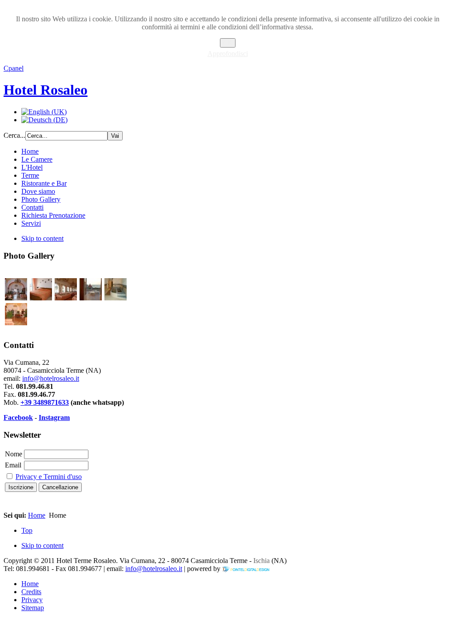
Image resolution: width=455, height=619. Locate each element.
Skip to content (42, 238)
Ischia (260, 560)
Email (13, 465)
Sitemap (32, 607)
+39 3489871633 (44, 402)
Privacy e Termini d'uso (49, 476)
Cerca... (14, 135)
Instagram (54, 417)
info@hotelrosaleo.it (50, 378)
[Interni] (16, 298)
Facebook (18, 417)
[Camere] (41, 298)
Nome (13, 454)
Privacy (32, 599)
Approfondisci (228, 53)
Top (26, 530)
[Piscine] (115, 298)
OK (228, 43)
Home (36, 515)
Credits (31, 591)
